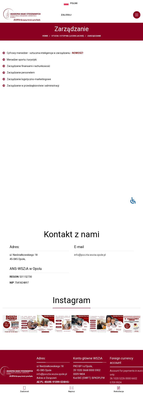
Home (45, 36)
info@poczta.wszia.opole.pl (90, 254)
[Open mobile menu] (136, 14)
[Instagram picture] (11, 323)
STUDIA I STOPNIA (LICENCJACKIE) (67, 36)
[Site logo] (22, 14)
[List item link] (71, 53)
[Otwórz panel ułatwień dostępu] (133, 200)
